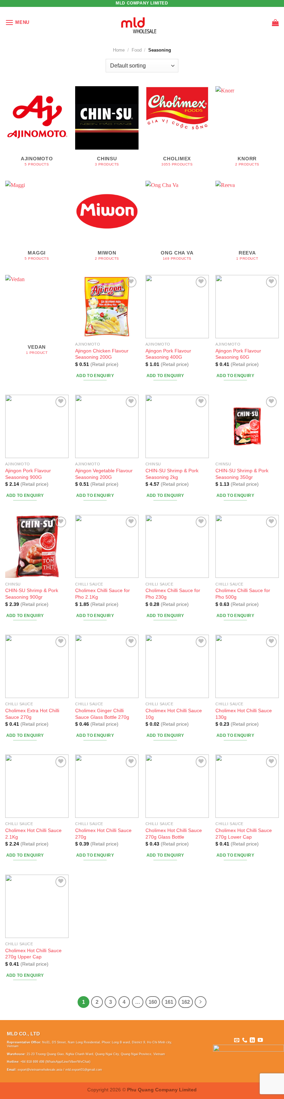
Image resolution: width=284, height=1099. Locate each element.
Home (119, 50)
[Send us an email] (236, 1040)
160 (153, 1002)
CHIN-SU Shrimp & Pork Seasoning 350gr (241, 474)
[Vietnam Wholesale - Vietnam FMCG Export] (142, 22)
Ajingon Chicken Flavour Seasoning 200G (101, 354)
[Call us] (244, 1040)
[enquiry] (275, 22)
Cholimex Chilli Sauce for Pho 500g (242, 594)
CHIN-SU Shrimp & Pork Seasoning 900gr (31, 594)
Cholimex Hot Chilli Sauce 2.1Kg (33, 834)
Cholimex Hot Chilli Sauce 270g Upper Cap (33, 954)
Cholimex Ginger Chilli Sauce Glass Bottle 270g (102, 714)
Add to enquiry (95, 376)
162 (185, 1002)
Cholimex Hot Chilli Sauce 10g (173, 714)
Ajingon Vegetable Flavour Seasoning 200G (104, 474)
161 (169, 1002)
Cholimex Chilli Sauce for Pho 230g (172, 594)
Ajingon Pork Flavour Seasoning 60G (238, 354)
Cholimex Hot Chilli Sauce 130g (243, 714)
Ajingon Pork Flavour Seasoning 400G (168, 354)
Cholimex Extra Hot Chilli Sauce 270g (32, 714)
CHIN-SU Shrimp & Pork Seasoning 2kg (171, 474)
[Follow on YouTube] (260, 1040)
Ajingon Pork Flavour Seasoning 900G (28, 474)
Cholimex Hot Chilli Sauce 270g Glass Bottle (173, 834)
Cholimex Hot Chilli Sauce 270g (103, 834)
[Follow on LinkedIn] (252, 1040)
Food (137, 50)
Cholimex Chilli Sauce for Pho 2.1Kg (102, 594)
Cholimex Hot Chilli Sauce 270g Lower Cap (243, 834)
